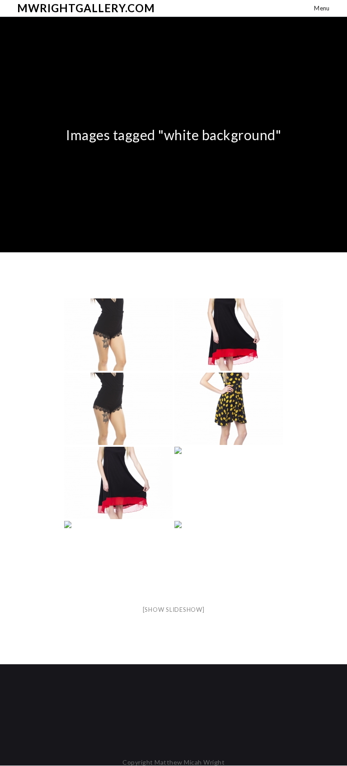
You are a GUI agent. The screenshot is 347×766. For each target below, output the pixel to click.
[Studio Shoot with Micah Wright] (118, 334)
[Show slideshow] (174, 609)
